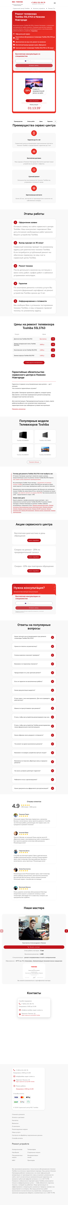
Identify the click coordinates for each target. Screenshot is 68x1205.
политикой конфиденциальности (46, 68)
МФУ (13, 1160)
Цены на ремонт (34, 100)
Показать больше (34, 462)
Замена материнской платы (40, 505)
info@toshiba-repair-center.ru (25, 1076)
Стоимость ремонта (18, 1114)
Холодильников (17, 1149)
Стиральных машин (33, 1152)
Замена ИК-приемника (27, 510)
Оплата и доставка (18, 1117)
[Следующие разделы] (55, 121)
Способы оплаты (17, 1138)
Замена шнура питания (25, 509)
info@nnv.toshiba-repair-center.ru (32, 1010)
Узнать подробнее (34, 540)
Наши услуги (16, 1132)
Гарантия (50, 121)
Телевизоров (31, 1149)
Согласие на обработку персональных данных (27, 1135)
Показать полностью (18, 409)
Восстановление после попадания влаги (30, 507)
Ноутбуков (15, 1152)
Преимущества (18, 121)
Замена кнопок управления (43, 510)
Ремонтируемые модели (20, 1129)
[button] (66, 931)
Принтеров (31, 1160)
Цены (41, 121)
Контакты (15, 1120)
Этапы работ (31, 121)
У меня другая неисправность (34, 362)
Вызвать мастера (35, 947)
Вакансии (15, 1123)
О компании (16, 1126)
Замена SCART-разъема (39, 509)
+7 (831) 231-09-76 (38, 2)
